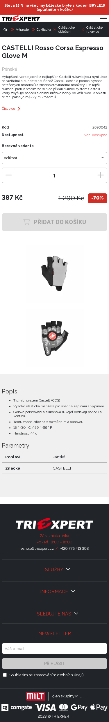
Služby (54, 569)
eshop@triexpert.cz (37, 548)
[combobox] (54, 160)
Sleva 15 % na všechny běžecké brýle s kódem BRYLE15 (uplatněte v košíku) (54, 7)
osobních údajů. (71, 675)
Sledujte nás (54, 614)
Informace (54, 591)
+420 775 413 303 (74, 548)
